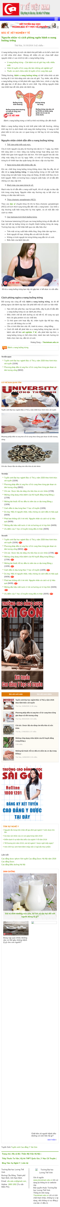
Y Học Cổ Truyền (48, 1158)
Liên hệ (25, 1163)
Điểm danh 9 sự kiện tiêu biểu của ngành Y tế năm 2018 (25, 840)
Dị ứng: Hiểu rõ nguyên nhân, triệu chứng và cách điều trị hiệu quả (31, 512)
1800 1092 (12, 1184)
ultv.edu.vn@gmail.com (16, 1181)
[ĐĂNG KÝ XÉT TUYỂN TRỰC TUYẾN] (22, 793)
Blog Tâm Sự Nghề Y (11, 1163)
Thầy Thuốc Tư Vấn (10, 1158)
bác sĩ (12, 204)
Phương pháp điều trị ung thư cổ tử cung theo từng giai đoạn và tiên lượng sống (29, 438)
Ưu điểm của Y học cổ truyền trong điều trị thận (23, 529)
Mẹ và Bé (16, 1154)
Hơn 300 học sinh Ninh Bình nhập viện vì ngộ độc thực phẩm (27, 847)
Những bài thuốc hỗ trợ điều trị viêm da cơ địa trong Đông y (28, 501)
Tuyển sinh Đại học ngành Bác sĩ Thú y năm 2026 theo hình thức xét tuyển (28, 410)
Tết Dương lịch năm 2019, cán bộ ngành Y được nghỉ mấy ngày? (29, 843)
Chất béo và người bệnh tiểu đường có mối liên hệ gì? (43, 1135)
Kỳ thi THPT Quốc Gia (30, 1158)
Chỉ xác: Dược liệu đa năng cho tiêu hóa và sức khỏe (20, 466)
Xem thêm (51, 1140)
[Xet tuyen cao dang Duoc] (22, 644)
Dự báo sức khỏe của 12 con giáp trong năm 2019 (23, 836)
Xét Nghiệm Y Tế (20, 33)
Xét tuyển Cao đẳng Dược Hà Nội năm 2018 (38, 859)
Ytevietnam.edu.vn (51, 342)
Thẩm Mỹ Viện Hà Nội (30, 1154)
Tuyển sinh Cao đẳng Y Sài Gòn (24, 1147)
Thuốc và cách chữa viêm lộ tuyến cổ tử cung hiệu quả (29, 71)
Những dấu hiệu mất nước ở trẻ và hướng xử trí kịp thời (27, 525)
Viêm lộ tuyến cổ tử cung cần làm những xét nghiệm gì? (30, 68)
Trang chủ (6, 1154)
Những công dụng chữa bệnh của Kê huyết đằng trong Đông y (29, 495)
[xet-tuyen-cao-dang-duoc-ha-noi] (30, 25)
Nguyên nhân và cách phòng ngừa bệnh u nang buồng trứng (28, 39)
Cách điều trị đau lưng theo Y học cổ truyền (21, 508)
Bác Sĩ (5, 33)
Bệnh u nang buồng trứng (18, 347)
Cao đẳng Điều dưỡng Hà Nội (13, 865)
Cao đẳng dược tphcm (10, 859)
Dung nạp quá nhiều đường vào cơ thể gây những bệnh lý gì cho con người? (15, 940)
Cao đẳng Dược (7, 862)
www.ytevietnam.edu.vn (42, 1180)
